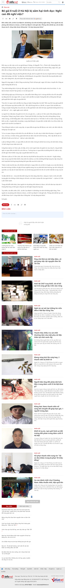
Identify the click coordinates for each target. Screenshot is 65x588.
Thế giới (22, 568)
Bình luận (5, 204)
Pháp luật (6, 7)
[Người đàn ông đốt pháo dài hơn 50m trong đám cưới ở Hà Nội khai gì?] (17, 389)
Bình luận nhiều (24, 506)
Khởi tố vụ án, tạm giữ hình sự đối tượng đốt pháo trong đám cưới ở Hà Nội (48, 433)
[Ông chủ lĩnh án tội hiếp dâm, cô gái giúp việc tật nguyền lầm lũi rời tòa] (17, 266)
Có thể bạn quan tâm (10, 231)
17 (16, 525)
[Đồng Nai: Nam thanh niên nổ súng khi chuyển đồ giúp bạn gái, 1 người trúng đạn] (17, 413)
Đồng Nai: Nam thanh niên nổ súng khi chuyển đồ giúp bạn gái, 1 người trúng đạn (48, 408)
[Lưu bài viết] (16, 18)
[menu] (3, 2)
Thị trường (15, 568)
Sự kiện (3, 571)
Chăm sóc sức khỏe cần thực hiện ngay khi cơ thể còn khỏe (55, 247)
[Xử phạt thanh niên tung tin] (17, 463)
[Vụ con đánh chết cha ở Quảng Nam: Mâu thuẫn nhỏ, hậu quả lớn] (17, 487)
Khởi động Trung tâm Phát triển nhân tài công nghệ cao (40, 247)
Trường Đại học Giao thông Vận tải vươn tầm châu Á (8, 247)
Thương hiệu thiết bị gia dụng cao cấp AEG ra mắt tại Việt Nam (24, 247)
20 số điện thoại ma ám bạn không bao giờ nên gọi (16, 541)
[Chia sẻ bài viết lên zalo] (6, 18)
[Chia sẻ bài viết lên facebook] (3, 18)
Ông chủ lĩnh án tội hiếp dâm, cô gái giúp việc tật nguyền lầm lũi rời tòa (47, 261)
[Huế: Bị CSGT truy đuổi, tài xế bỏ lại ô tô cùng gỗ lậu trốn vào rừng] (17, 291)
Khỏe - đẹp (43, 568)
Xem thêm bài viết (32, 501)
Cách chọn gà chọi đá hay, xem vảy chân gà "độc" (16, 529)
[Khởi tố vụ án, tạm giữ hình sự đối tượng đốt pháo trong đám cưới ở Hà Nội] (17, 438)
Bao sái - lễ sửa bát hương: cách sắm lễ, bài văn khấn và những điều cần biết (15, 546)
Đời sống (7, 568)
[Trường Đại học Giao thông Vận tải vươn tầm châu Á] (9, 238)
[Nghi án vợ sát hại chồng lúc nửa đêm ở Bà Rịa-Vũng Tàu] (17, 315)
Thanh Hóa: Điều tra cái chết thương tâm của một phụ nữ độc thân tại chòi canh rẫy (48, 335)
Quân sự (59, 568)
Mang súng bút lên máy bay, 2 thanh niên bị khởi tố (46, 358)
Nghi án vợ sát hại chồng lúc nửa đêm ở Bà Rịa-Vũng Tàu (48, 309)
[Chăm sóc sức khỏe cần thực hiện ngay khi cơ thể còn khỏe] (56, 238)
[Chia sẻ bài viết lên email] (9, 18)
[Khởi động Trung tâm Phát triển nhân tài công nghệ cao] (40, 238)
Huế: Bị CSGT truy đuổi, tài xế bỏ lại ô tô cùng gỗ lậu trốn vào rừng (48, 284)
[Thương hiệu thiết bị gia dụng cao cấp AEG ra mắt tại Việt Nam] (25, 238)
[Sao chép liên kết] (13, 18)
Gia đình (29, 568)
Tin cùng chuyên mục (10, 253)
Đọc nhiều (9, 506)
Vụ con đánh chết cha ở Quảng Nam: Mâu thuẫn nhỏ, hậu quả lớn (48, 481)
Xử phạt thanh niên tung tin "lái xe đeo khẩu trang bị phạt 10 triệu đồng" (48, 457)
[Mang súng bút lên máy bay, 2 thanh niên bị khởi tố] (17, 364)
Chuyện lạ (51, 568)
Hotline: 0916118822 (40, 2)
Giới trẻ (36, 568)
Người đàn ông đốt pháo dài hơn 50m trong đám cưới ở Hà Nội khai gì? (48, 384)
